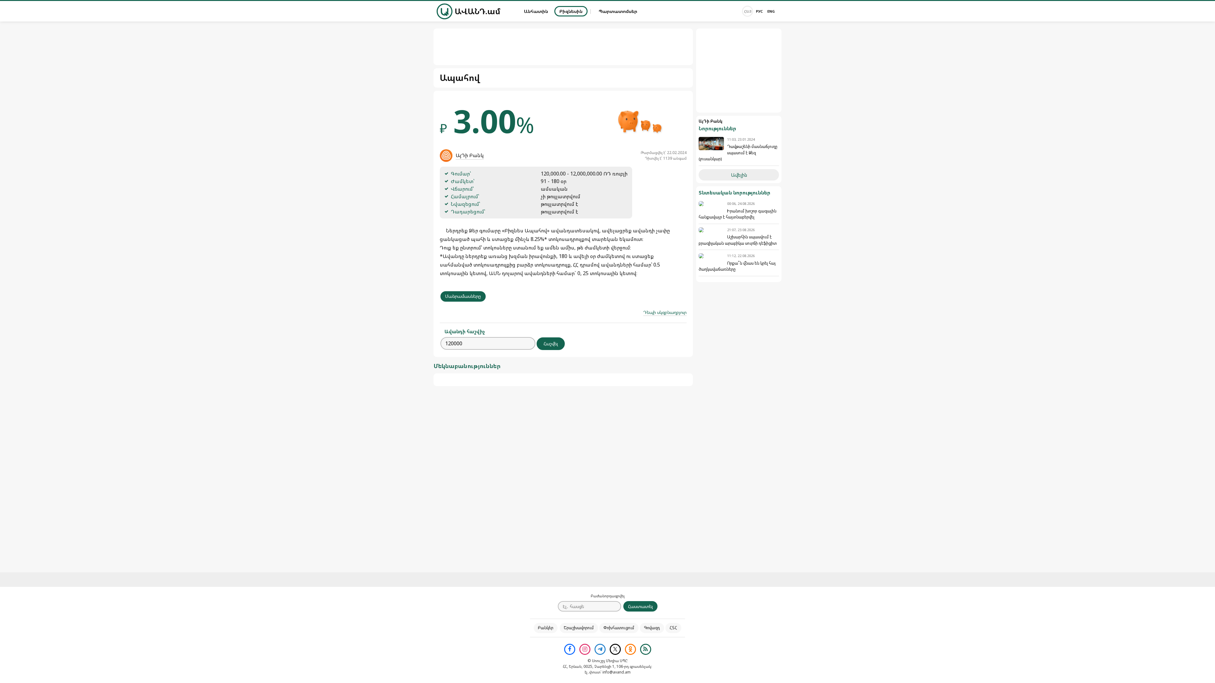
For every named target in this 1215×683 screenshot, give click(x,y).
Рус (759, 11)
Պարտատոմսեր (618, 11)
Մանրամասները (463, 296)
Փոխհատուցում (618, 628)
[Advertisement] (738, 70)
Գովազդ (652, 628)
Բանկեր (545, 628)
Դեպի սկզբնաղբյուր (665, 312)
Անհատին (536, 11)
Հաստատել (640, 606)
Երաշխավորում (579, 628)
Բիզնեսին (571, 11)
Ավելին (739, 175)
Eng (771, 11)
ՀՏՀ (673, 628)
